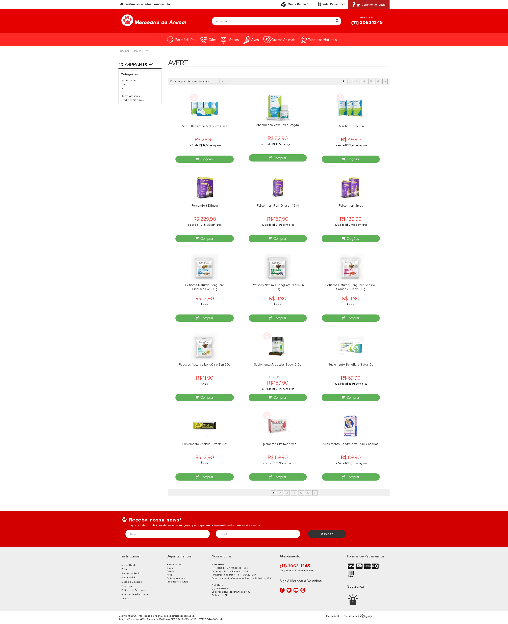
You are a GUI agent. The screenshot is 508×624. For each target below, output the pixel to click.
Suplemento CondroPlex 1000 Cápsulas (350, 444)
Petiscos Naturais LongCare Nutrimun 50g (278, 287)
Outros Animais (283, 39)
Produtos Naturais (322, 39)
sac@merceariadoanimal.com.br (146, 4)
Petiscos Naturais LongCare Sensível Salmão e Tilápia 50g (350, 287)
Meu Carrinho (129, 577)
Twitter (289, 590)
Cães (212, 39)
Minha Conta (129, 565)
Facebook (282, 590)
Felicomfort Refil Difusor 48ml (278, 206)
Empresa (126, 586)
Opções (206, 159)
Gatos (234, 39)
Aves (255, 39)
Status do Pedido (131, 573)
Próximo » (385, 81)
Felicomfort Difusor (204, 206)
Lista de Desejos (131, 581)
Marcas (137, 51)
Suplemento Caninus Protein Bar (204, 444)
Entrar (124, 569)
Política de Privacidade (135, 594)
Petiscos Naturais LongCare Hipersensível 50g (204, 287)
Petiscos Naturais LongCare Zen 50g (205, 365)
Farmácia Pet (185, 39)
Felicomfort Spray (351, 206)
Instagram (302, 590)
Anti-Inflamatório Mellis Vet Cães (204, 126)
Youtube (295, 590)
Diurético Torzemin (351, 126)
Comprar (279, 158)
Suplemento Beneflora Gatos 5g (350, 365)
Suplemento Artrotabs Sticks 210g (277, 365)
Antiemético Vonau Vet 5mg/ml (277, 125)
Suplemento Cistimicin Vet (278, 444)
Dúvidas (126, 598)
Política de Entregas (133, 590)
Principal (123, 51)
